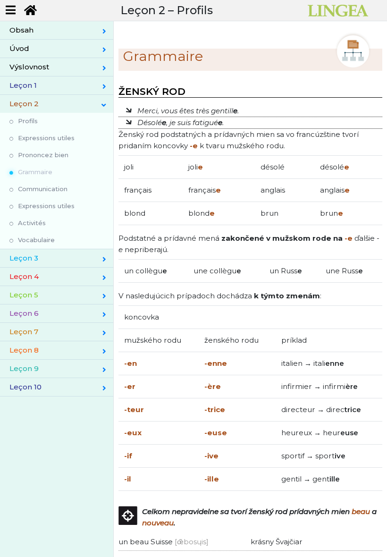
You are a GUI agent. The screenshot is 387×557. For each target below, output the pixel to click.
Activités (32, 223)
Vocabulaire (36, 240)
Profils (28, 121)
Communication (42, 189)
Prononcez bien (43, 155)
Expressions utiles (46, 138)
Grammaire (35, 172)
